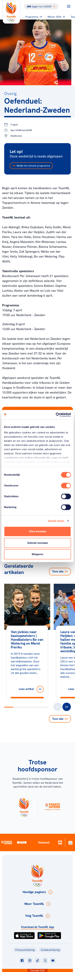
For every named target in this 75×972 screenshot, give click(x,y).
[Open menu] (69, 6)
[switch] (66, 485)
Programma (31, 17)
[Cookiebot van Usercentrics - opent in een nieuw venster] (55, 415)
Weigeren (37, 554)
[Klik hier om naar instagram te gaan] (30, 960)
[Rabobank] (44, 842)
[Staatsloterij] (6, 842)
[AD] (60, 842)
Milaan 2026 (54, 17)
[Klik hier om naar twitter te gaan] (45, 960)
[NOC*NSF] (70, 842)
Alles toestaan (37, 531)
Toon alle (57, 571)
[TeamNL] (24, 806)
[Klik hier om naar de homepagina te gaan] (11, 12)
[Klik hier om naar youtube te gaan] (53, 960)
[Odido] (22, 842)
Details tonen (56, 520)
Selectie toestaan (37, 542)
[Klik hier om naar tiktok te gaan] (37, 960)
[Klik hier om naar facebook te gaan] (22, 960)
